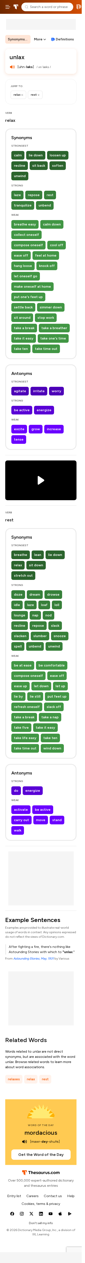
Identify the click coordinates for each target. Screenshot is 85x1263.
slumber (40, 636)
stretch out (23, 575)
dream (34, 594)
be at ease (23, 665)
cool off (56, 245)
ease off (21, 255)
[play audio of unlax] (12, 67)
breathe (20, 555)
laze (17, 195)
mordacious (40, 1132)
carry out (21, 820)
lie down (36, 155)
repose (34, 195)
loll (56, 605)
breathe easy (25, 224)
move (40, 820)
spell (18, 646)
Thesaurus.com (16, 7)
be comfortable (52, 665)
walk (17, 830)
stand (57, 820)
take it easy (23, 338)
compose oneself (28, 245)
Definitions (65, 39)
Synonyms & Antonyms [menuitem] (19, 39)
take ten (21, 349)
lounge (19, 615)
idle (17, 605)
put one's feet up (28, 297)
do (16, 791)
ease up (20, 686)
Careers (32, 1196)
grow (35, 429)
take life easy (25, 738)
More (38, 39)
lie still (35, 696)
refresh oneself (27, 707)
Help (71, 1196)
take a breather (54, 328)
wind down (52, 748)
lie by (18, 696)
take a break (24, 328)
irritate (39, 391)
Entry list (14, 1196)
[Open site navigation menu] (7, 7)
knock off (47, 266)
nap (35, 615)
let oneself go (25, 276)
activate (21, 810)
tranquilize (23, 205)
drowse (53, 594)
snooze (60, 636)
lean (37, 555)
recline (19, 165)
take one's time (53, 338)
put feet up (57, 696)
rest (50, 195)
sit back (38, 165)
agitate (20, 391)
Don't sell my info (41, 1223)
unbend (45, 205)
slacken (20, 636)
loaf (44, 605)
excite (19, 429)
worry (56, 391)
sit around (22, 318)
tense (19, 439)
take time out (46, 349)
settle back (23, 307)
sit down (36, 565)
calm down (52, 224)
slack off (54, 707)
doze (18, 594)
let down (41, 686)
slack (55, 626)
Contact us (53, 1196)
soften (57, 165)
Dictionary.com (78, 7)
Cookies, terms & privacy (41, 1204)
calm (18, 155)
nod (48, 615)
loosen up (58, 155)
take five (21, 727)
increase (54, 429)
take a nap (50, 717)
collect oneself (26, 235)
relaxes (14, 1079)
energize (44, 410)
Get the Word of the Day (41, 1154)
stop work (45, 318)
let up (60, 686)
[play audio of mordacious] (24, 1141)
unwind (20, 176)
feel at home (45, 255)
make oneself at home (32, 286)
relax (18, 565)
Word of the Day (41, 1125)
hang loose (23, 266)
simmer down (51, 307)
